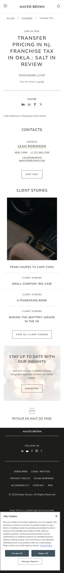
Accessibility (20, 485)
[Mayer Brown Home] (32, 6)
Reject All (43, 553)
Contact (39, 485)
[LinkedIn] (23, 105)
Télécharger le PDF (32, 75)
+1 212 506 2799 (39, 152)
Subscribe (32, 388)
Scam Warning (44, 478)
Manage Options (30, 561)
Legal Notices (40, 471)
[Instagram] (37, 451)
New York (21, 152)
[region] (30, 541)
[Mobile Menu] (5, 6)
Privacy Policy (20, 478)
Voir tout (32, 174)
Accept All (17, 553)
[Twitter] (40, 105)
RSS (50, 485)
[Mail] (29, 104)
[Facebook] (35, 105)
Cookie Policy (46, 545)
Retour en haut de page (32, 418)
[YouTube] (27, 451)
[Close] (56, 516)
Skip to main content (14, 2)
